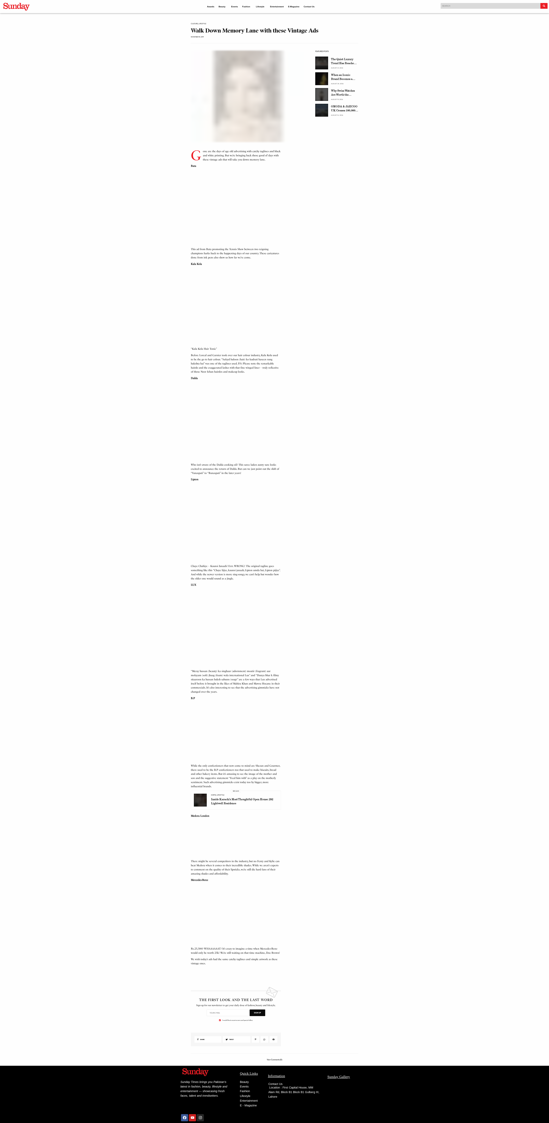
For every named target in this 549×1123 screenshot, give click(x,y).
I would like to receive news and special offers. (237, 1108)
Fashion (246, 6)
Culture (194, 23)
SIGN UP (257, 1101)
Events (234, 6)
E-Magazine (295, 6)
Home (213, 859)
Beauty (220, 6)
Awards (208, 6)
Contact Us (311, 6)
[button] (221, 6)
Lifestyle (261, 6)
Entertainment (279, 6)
